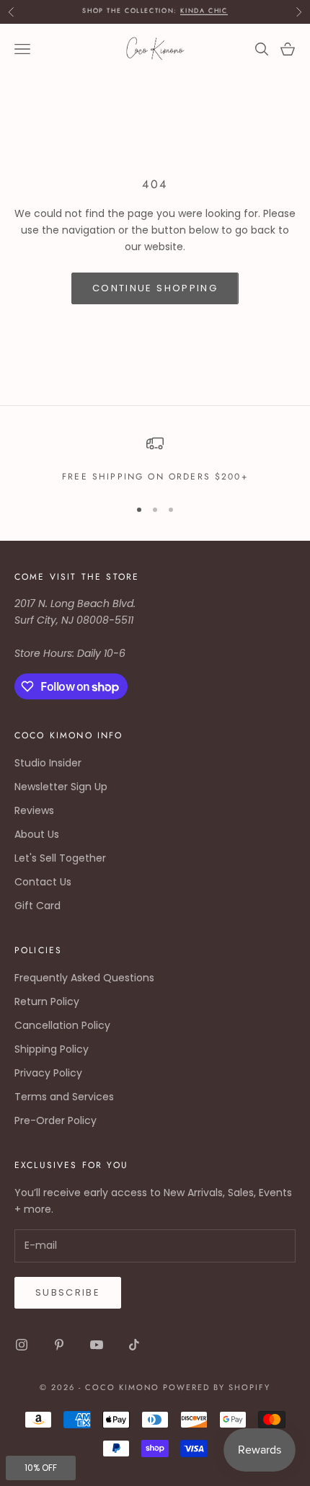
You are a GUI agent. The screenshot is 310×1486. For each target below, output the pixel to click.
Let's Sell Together (60, 858)
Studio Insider (47, 763)
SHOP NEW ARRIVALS (155, 15)
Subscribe (67, 1292)
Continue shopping (155, 288)
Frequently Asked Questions (84, 977)
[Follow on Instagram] (21, 1344)
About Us (36, 834)
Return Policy (46, 1001)
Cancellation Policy (62, 1025)
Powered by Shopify (216, 1387)
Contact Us (42, 882)
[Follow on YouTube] (96, 1344)
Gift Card (37, 905)
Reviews (34, 810)
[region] (155, 459)
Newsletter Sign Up (60, 786)
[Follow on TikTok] (134, 1344)
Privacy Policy (48, 1073)
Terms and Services (64, 1096)
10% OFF (41, 1467)
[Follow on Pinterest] (59, 1344)
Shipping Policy (51, 1049)
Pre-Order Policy (55, 1120)
